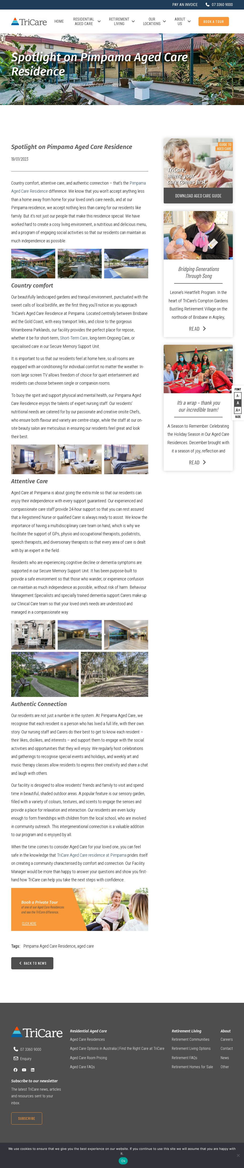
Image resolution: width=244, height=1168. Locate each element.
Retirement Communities (190, 1039)
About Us (180, 21)
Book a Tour (213, 21)
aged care (85, 946)
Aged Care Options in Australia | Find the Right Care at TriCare (117, 1048)
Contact (227, 1048)
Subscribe (26, 1118)
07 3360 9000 (30, 1049)
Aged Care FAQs (82, 1067)
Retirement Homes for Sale (192, 1067)
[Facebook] (15, 1070)
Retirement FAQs (184, 1057)
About (226, 1031)
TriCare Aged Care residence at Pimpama (92, 855)
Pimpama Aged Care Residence (50, 946)
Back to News (34, 963)
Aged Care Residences (87, 1039)
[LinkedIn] (32, 1070)
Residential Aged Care (83, 21)
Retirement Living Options (191, 1048)
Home (59, 21)
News (34, 84)
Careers (227, 1039)
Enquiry (25, 1058)
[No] (238, 1155)
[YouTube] (24, 1070)
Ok (123, 1161)
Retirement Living (119, 21)
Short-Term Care (74, 338)
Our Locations (152, 21)
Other (225, 1067)
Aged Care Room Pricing (88, 1057)
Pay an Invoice (185, 4)
